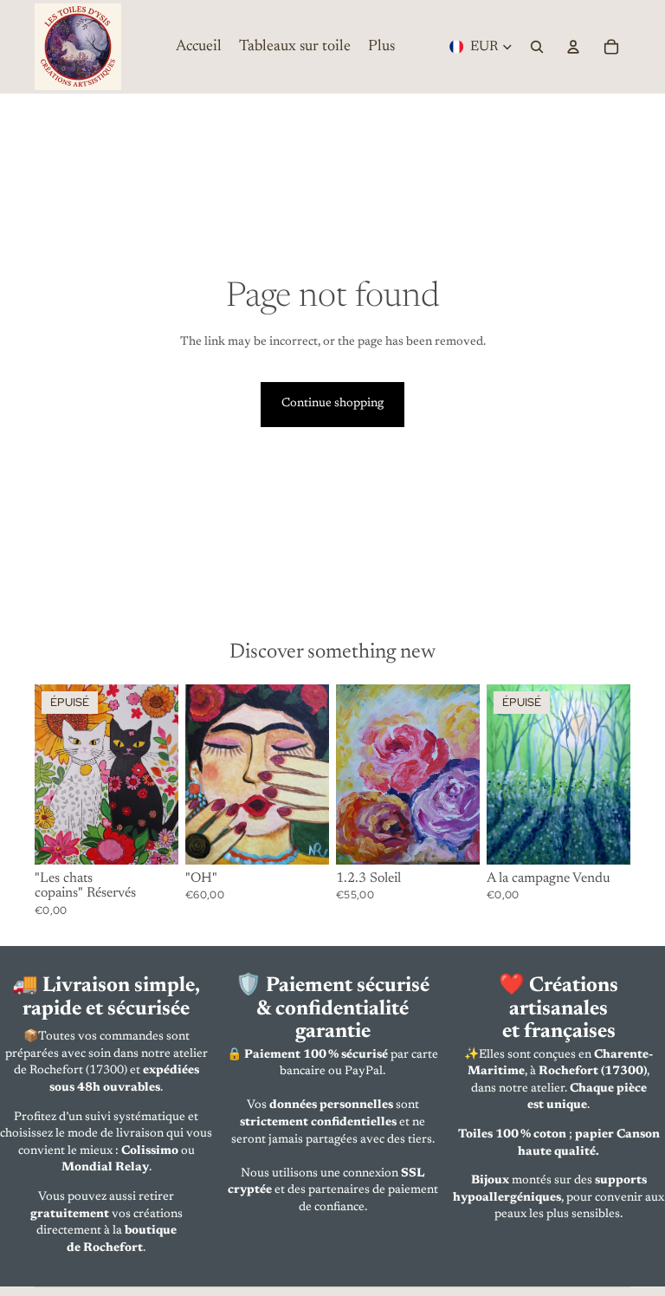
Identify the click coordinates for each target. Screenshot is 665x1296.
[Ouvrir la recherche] (537, 47)
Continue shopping (332, 404)
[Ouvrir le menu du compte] (573, 47)
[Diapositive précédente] (48, 774)
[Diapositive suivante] (165, 774)
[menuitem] (381, 47)
